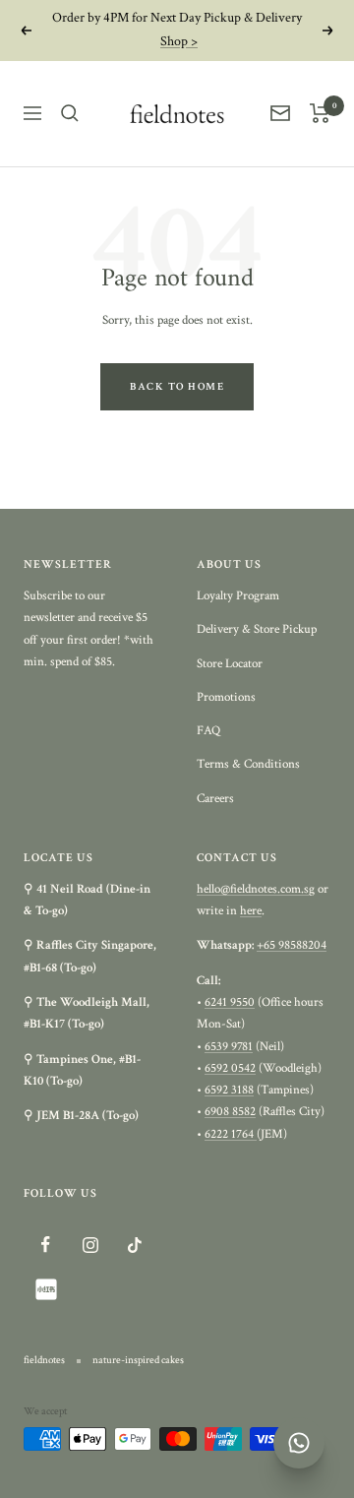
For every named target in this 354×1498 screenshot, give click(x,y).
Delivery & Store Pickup (257, 629)
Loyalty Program (238, 596)
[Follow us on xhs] (46, 1289)
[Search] (70, 113)
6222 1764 (231, 1134)
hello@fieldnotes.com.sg (256, 889)
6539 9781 (229, 1046)
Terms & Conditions (248, 764)
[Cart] (320, 113)
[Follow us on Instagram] (90, 1244)
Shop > (179, 41)
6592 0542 (230, 1068)
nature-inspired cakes (138, 1360)
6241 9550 (230, 1002)
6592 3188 (229, 1090)
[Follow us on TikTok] (134, 1244)
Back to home (177, 387)
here (251, 911)
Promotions (226, 697)
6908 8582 (230, 1111)
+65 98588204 (291, 945)
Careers (215, 798)
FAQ (208, 730)
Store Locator (230, 663)
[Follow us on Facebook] (46, 1244)
